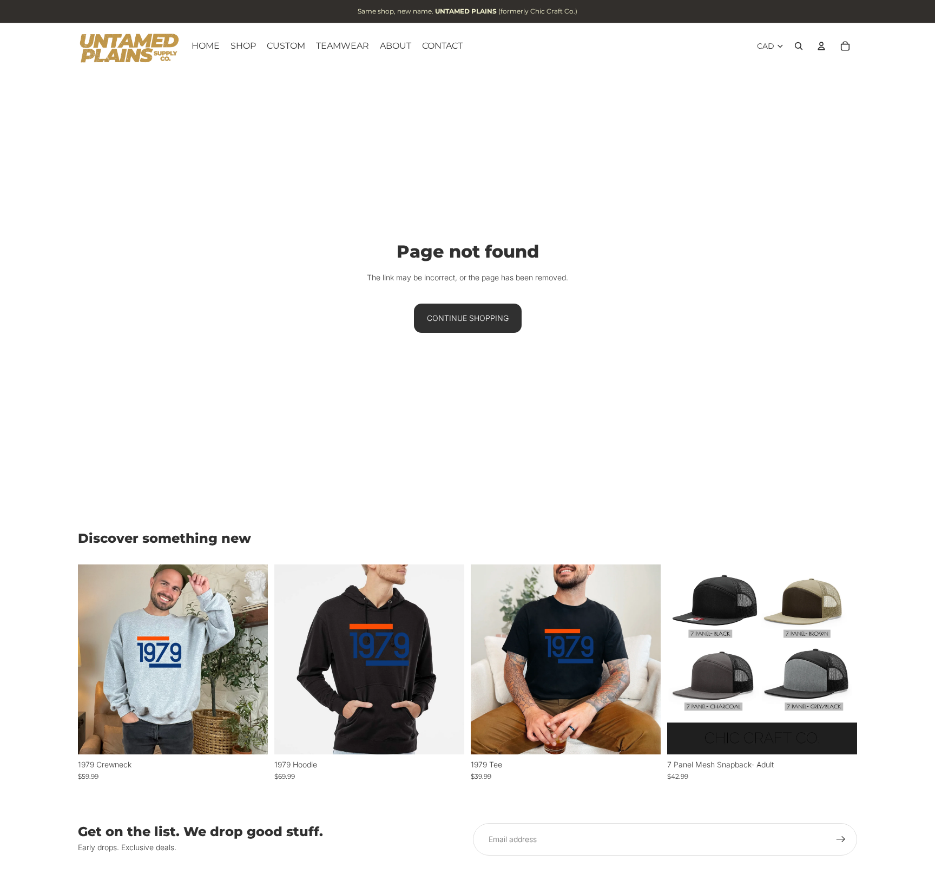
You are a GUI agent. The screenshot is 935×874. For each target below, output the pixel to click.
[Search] (799, 46)
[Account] (821, 46)
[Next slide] (841, 659)
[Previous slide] (683, 659)
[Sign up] (840, 839)
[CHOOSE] (251, 737)
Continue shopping (468, 318)
